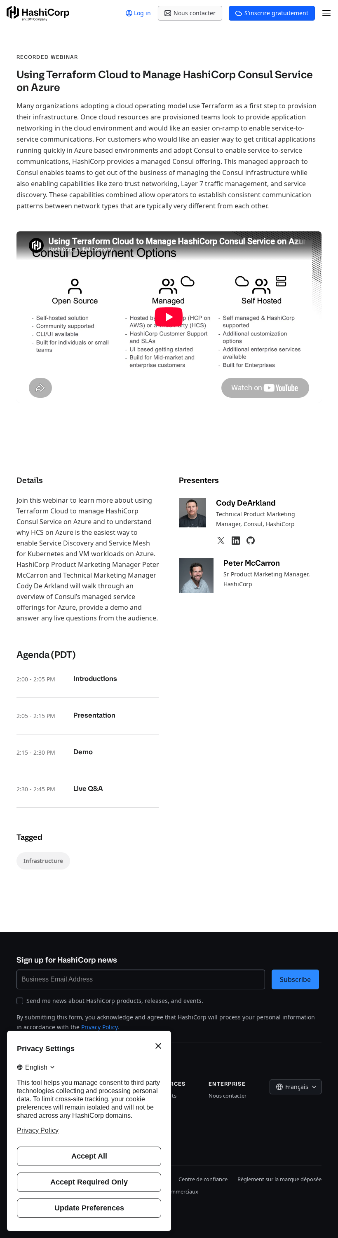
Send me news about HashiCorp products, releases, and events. (114, 1001)
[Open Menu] (326, 13)
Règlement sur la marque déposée (279, 1179)
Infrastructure (43, 861)
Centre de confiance (203, 1179)
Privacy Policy (99, 1027)
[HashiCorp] (38, 13)
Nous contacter (227, 1095)
